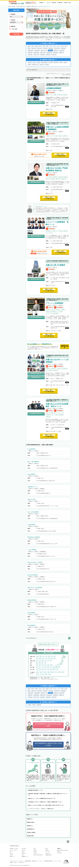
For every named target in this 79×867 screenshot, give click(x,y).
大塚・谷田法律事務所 (33, 512)
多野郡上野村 (54, 54)
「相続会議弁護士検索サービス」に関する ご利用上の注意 (39, 677)
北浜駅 (60, 305)
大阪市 (54, 305)
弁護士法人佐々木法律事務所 (34, 587)
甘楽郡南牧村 (42, 54)
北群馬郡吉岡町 (30, 50)
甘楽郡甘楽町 (30, 54)
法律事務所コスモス (32, 486)
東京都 (48, 364)
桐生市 (40, 46)
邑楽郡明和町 (63, 48)
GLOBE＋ (35, 850)
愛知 (37, 662)
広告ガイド (16, 862)
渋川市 (54, 46)
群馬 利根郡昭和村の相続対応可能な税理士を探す (48, 725)
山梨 (40, 660)
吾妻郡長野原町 (49, 52)
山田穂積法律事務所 (53, 88)
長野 (42, 660)
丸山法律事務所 (31, 449)
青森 (40, 656)
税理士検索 (54, 2)
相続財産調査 (56, 62)
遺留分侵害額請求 (44, 62)
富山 (45, 660)
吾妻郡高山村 (61, 52)
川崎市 (46, 674)
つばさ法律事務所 (32, 549)
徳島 (53, 667)
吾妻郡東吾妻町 (36, 52)
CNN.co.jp (23, 850)
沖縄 (57, 669)
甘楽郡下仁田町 (36, 54)
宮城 (49, 656)
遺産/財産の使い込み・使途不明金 (38, 64)
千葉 (46, 658)
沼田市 (66, 46)
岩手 (43, 656)
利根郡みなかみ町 (44, 50)
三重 (45, 662)
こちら (51, 679)
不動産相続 (47, 64)
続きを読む (63, 99)
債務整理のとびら (25, 856)
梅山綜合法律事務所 (32, 575)
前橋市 (29, 46)
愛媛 (56, 667)
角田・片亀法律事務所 (33, 461)
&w (12, 850)
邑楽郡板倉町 (51, 48)
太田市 (44, 46)
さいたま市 (42, 674)
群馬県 (48, 90)
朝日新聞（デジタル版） (14, 848)
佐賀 (40, 669)
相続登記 (61, 62)
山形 (51, 656)
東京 (37, 658)
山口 (42, 667)
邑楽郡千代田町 (57, 48)
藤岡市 (29, 48)
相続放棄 (38, 62)
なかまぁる (35, 853)
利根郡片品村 (56, 50)
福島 (54, 656)
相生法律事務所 (31, 625)
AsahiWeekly (59, 852)
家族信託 (65, 62)
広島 (37, 667)
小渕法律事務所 (31, 524)
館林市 (47, 46)
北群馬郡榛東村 (37, 50)
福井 (51, 660)
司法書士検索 (60, 2)
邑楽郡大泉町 (39, 48)
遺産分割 (34, 62)
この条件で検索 (16, 34)
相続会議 (46, 850)
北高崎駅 (60, 131)
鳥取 (45, 667)
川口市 (54, 267)
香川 (51, 667)
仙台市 (37, 674)
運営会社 (11, 862)
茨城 (49, 658)
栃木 (51, 658)
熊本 (45, 669)
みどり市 (58, 46)
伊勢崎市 (36, 46)
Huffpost (23, 851)
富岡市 (62, 46)
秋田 (46, 656)
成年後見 (29, 64)
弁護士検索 (48, 2)
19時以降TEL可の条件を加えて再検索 (64, 346)
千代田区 (54, 364)
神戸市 (56, 672)
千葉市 (49, 674)
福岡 (37, 669)
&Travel (15, 850)
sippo (34, 848)
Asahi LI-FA (47, 853)
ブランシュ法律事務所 (54, 303)
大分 (48, 669)
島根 (48, 667)
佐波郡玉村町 (33, 48)
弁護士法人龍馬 (31, 499)
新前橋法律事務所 (32, 600)
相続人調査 (51, 62)
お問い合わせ (21, 862)
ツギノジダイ (47, 851)
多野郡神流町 (48, 54)
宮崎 (51, 669)
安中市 (51, 46)
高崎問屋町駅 (43, 551)
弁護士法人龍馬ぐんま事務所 (34, 562)
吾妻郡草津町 (30, 52)
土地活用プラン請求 (67, 2)
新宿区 (54, 408)
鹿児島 (54, 669)
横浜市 (37, 672)
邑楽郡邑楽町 (45, 48)
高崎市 (32, 46)
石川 (48, 660)
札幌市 (49, 672)
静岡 (40, 662)
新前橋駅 (60, 90)
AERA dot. (23, 853)
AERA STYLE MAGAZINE (38, 854)
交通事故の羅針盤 (48, 854)
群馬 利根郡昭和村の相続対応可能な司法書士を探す (48, 744)
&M (10, 850)
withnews (11, 854)
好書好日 (35, 851)
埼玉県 (48, 267)
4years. (46, 848)
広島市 (63, 672)
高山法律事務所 (31, 474)
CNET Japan (24, 848)
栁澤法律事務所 (31, 612)
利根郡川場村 (62, 50)
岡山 (40, 667)
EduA (11, 851)
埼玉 (43, 658)
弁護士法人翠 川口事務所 (55, 265)
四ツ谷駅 (60, 408)
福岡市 (52, 672)
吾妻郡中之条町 (42, 52)
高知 (59, 667)
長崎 (42, 669)
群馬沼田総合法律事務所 (33, 537)
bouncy (23, 854)
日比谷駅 (60, 364)
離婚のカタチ (12, 856)
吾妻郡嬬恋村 (55, 52)
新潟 (37, 660)
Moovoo (11, 853)
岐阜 (42, 662)
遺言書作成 (30, 62)
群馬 (54, 658)
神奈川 (40, 658)
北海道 (37, 656)
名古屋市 (44, 672)
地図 (67, 106)
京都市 (59, 672)
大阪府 (48, 305)
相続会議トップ (42, 2)
